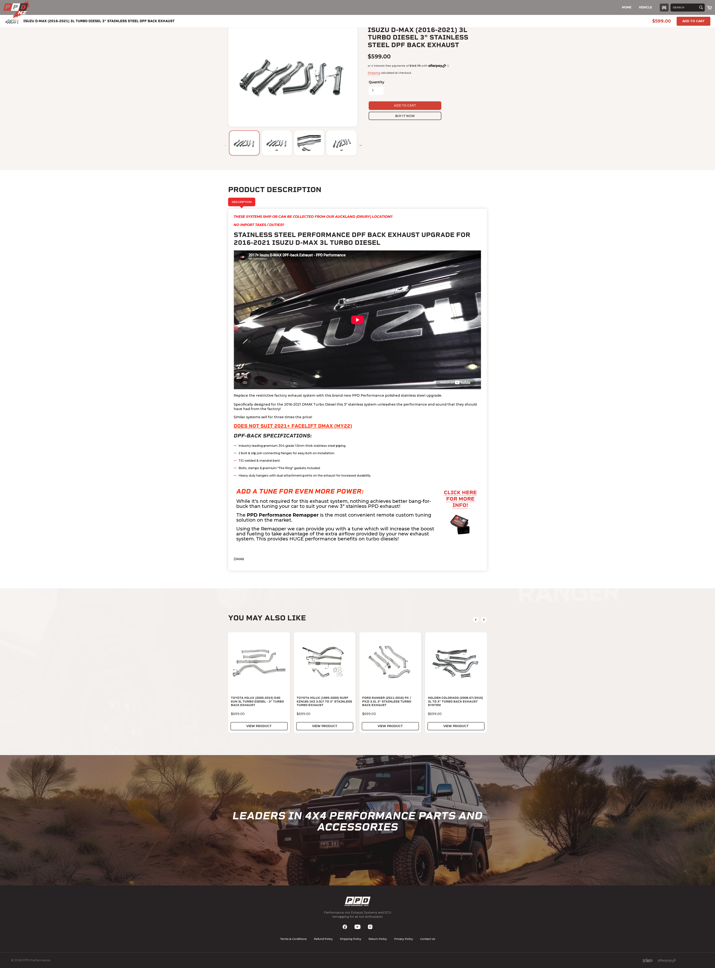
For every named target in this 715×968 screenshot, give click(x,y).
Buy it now (405, 116)
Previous (225, 145)
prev (476, 620)
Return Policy (377, 939)
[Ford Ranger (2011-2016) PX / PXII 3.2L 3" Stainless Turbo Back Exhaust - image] (390, 663)
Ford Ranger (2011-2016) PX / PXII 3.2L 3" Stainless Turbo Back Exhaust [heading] (386, 701)
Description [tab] (242, 202)
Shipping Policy (350, 939)
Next (360, 145)
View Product (259, 726)
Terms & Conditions (293, 939)
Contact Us (427, 939)
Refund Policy (323, 939)
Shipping (374, 73)
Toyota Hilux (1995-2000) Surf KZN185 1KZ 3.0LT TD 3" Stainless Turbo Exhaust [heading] (324, 701)
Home (626, 7)
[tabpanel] (357, 390)
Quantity (376, 82)
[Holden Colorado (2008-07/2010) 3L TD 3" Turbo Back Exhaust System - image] (456, 663)
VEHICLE (645, 7)
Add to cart (693, 21)
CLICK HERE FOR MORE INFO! (460, 498)
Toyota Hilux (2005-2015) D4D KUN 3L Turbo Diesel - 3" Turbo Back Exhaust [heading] (257, 701)
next (484, 620)
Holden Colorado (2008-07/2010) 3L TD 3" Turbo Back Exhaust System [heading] (455, 701)
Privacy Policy (403, 939)
